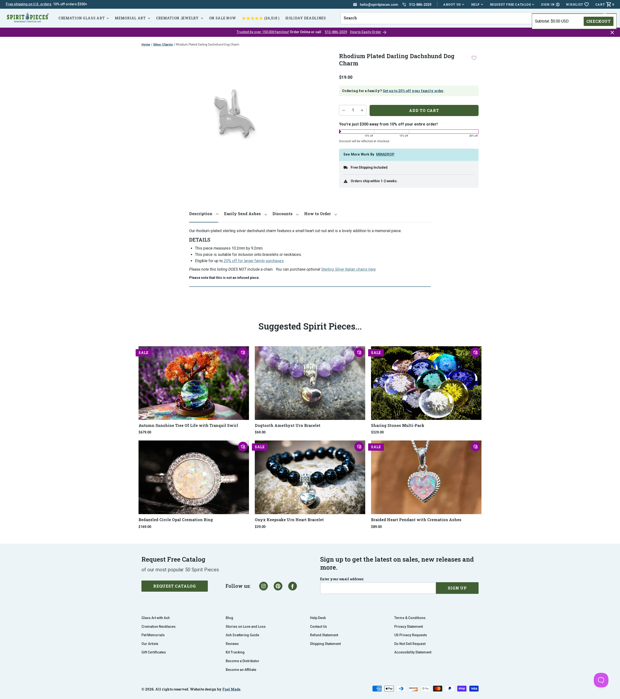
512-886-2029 (336, 32)
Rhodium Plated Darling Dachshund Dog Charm (207, 44)
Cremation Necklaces (158, 626)
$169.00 (145, 527)
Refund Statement (324, 635)
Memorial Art (130, 18)
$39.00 (260, 527)
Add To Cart (424, 110)
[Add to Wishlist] (474, 57)
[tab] (203, 213)
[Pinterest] (278, 586)
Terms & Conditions (410, 618)
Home (145, 44)
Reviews (232, 644)
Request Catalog (174, 586)
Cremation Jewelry (177, 18)
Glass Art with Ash (155, 618)
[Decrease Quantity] (343, 110)
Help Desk (318, 618)
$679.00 (145, 432)
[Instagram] (263, 586)
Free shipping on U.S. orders (28, 4)
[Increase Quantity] (362, 110)
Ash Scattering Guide (242, 635)
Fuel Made (231, 689)
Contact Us (318, 626)
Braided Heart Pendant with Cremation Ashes (416, 519)
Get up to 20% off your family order (413, 90)
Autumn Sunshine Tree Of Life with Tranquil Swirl (188, 425)
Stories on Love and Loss (246, 626)
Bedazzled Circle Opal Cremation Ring (176, 519)
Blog (229, 618)
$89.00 (376, 527)
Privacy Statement (408, 626)
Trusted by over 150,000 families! (263, 32)
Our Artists (149, 644)
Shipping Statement (325, 644)
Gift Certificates (153, 652)
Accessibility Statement (412, 652)
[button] (243, 352)
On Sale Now (222, 18)
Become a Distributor (242, 661)
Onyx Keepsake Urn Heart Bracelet (289, 519)
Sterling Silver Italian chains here (348, 269)
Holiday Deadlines (305, 18)
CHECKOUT (598, 21)
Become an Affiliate (241, 670)
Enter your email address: (342, 579)
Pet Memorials (153, 635)
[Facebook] (292, 586)
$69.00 (260, 432)
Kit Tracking (235, 652)
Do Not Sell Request (410, 644)
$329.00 (377, 432)
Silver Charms (163, 44)
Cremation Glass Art (81, 18)
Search (348, 12)
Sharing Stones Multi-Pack (397, 425)
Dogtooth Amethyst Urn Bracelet (287, 425)
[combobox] (471, 18)
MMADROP (385, 154)
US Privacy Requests (410, 635)
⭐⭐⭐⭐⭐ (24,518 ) (260, 18)
